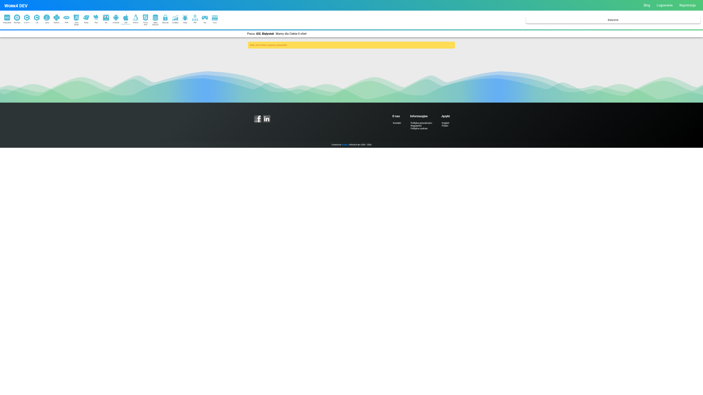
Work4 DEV (16, 5)
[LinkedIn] (266, 119)
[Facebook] (257, 119)
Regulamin (416, 125)
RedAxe (345, 145)
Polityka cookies (419, 128)
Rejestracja (687, 5)
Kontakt (397, 123)
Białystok (613, 20)
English (445, 123)
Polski (445, 125)
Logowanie (665, 5)
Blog (647, 5)
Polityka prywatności (421, 123)
